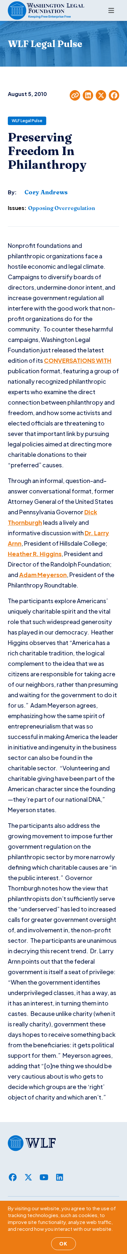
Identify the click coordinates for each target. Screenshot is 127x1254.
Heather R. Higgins (35, 553)
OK (63, 1243)
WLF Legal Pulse (27, 120)
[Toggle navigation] (111, 10)
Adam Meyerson (43, 574)
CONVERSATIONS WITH (77, 360)
